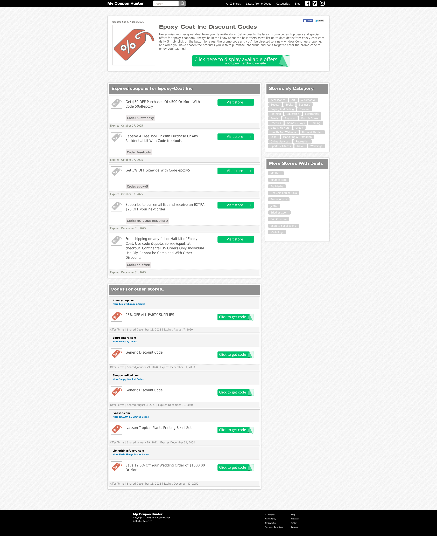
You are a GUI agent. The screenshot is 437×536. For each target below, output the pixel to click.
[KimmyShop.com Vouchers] (116, 316)
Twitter (294, 523)
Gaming (315, 123)
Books (289, 104)
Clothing (276, 113)
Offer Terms (117, 329)
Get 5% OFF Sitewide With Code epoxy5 (157, 170)
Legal (274, 137)
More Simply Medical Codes (128, 379)
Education (293, 113)
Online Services (280, 141)
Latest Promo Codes (258, 3)
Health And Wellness (283, 132)
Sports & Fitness (281, 146)
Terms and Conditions (274, 527)
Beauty (275, 104)
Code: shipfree (138, 265)
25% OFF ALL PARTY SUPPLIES (149, 315)
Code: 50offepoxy (140, 118)
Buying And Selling (282, 109)
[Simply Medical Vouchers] (116, 391)
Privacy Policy (270, 523)
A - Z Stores (233, 3)
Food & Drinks (310, 118)
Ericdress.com (279, 212)
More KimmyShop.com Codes (129, 304)
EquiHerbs (277, 186)
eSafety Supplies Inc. (284, 225)
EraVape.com (279, 199)
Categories (283, 3)
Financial (290, 118)
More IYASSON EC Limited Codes (131, 417)
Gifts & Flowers (280, 127)
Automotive (308, 100)
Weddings (316, 146)
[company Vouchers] (116, 353)
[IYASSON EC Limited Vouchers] (116, 429)
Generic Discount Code (144, 352)
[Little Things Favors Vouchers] (116, 466)
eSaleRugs (277, 232)
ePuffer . (276, 173)
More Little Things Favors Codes (131, 454)
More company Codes (125, 341)
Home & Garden (312, 132)
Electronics (312, 113)
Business (304, 104)
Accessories (278, 100)
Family (275, 118)
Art (293, 100)
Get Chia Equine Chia (284, 193)
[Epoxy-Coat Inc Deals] (116, 103)
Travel (300, 146)
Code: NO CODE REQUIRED (147, 221)
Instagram (295, 527)
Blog (297, 3)
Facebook (295, 519)
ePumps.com (279, 179)
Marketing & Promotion (297, 137)
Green (299, 127)
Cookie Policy (270, 519)
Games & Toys (296, 123)
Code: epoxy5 (137, 186)
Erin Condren (279, 219)
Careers (304, 109)
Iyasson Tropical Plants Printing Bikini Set (158, 427)
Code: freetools (139, 152)
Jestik (274, 206)
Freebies (276, 123)
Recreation (302, 141)
